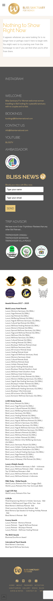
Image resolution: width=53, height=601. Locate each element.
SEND (10, 208)
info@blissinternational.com (16, 130)
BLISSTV (9, 142)
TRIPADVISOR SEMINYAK (17, 238)
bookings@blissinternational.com (19, 118)
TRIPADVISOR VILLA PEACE (18, 240)
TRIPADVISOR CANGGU (16, 235)
